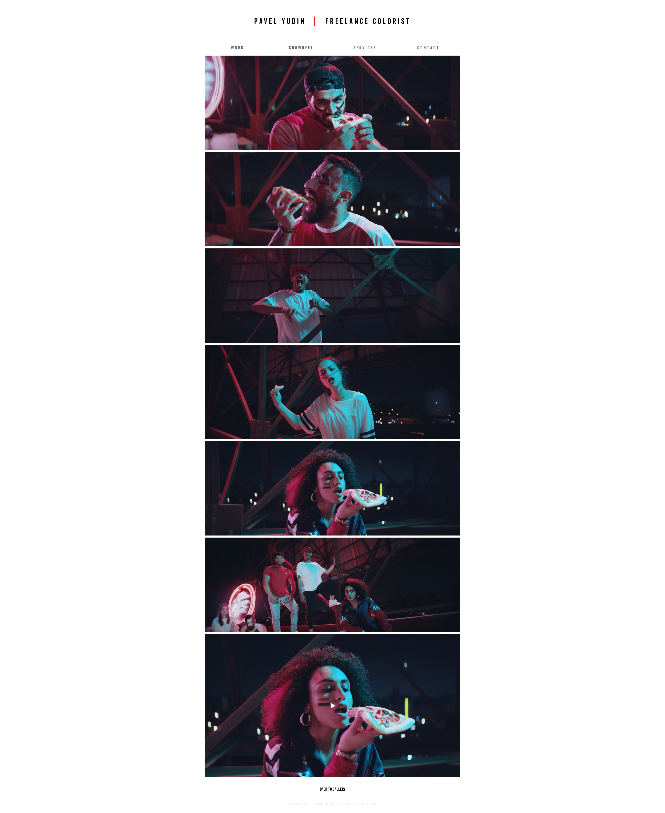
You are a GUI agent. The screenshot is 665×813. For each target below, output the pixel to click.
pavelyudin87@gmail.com (327, 811)
